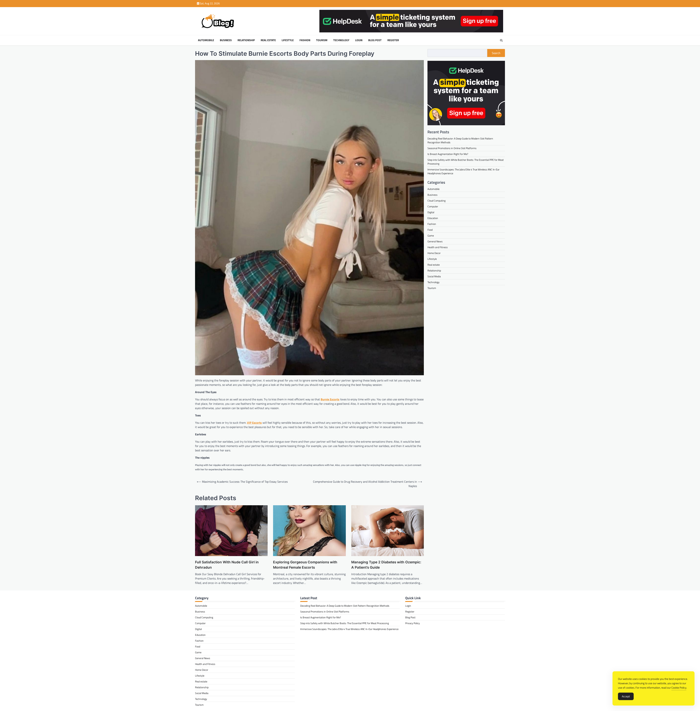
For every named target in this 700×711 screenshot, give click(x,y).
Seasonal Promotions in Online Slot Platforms (452, 148)
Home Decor (434, 253)
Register (393, 40)
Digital (430, 212)
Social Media (434, 276)
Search (496, 53)
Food (430, 230)
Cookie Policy (678, 688)
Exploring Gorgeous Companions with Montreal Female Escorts (305, 565)
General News (435, 241)
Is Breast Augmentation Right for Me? (447, 154)
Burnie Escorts (330, 399)
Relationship (246, 40)
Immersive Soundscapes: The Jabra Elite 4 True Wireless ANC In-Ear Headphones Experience (349, 629)
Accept (626, 696)
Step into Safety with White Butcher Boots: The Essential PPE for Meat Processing (344, 623)
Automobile (206, 40)
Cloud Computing (436, 200)
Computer (432, 206)
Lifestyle (288, 40)
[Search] (501, 40)
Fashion (305, 40)
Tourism (321, 40)
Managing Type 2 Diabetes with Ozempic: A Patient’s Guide (386, 565)
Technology (341, 40)
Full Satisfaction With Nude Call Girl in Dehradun (227, 565)
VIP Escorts (254, 422)
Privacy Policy (412, 623)
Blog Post (375, 40)
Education (432, 218)
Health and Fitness (437, 247)
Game (430, 235)
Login (358, 40)
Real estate (268, 40)
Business (226, 40)
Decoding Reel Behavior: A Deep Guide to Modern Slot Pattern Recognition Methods (344, 606)
